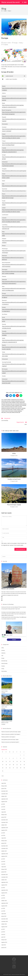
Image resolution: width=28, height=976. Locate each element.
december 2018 (4, 918)
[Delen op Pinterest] (17, 395)
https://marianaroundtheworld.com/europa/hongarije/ (14, 170)
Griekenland (21, 402)
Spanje (22, 409)
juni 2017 (3, 931)
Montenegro (7, 406)
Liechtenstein (7, 405)
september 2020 (4, 903)
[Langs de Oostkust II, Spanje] (14, 699)
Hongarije (3, 404)
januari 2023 (3, 871)
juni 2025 (3, 806)
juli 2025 (3, 804)
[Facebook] (1, 596)
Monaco (3, 406)
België (18, 399)
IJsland (10, 404)
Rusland (3, 409)
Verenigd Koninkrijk (18, 411)
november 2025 (4, 793)
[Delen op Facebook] (7, 395)
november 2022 (4, 877)
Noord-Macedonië (18, 406)
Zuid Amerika (4, 671)
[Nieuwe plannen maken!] (14, 683)
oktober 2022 (4, 879)
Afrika (14, 453)
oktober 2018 (4, 924)
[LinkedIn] (1, 600)
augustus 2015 (4, 942)
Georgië (17, 402)
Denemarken (17, 401)
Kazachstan (17, 404)
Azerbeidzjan (13, 399)
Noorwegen (3, 408)
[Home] (1, 10)
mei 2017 (3, 934)
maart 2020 (3, 913)
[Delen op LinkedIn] (10, 395)
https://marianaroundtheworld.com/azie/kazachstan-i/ (14, 190)
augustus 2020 (4, 905)
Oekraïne (8, 408)
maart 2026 (3, 783)
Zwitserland (17, 412)
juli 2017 (3, 929)
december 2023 (4, 845)
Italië (13, 404)
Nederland (12, 406)
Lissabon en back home (14, 479)
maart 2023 (3, 866)
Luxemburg (17, 405)
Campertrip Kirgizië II (15, 742)
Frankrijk (14, 402)
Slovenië (14, 409)
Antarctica (3, 653)
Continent (13, 401)
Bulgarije (9, 401)
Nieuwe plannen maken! (6, 689)
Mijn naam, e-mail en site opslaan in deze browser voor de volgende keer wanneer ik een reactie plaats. (13, 544)
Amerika (3, 650)
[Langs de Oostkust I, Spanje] (14, 714)
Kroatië (24, 404)
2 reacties (3, 692)
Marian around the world (10, 2)
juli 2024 (3, 832)
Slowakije (18, 409)
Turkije (6, 411)
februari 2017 (4, 939)
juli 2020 (3, 908)
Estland (3, 402)
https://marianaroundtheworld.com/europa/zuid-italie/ (14, 185)
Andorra (9, 399)
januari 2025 (3, 817)
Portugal (19, 408)
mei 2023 (3, 864)
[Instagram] (1, 598)
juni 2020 (3, 911)
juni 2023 (3, 861)
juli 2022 (3, 887)
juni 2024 (3, 835)
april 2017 (3, 937)
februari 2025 (4, 814)
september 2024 (4, 827)
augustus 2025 (4, 801)
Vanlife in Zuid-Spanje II (15, 734)
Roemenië (23, 408)
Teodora (3, 736)
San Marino (7, 409)
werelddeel (3, 412)
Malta (21, 405)
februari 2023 (4, 869)
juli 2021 (3, 895)
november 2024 (4, 822)
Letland (3, 405)
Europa (16, 42)
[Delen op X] (14, 395)
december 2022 (4, 874)
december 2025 (4, 791)
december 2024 (4, 819)
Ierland (7, 404)
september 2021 (4, 890)
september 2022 (4, 882)
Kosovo (21, 404)
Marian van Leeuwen (5, 731)
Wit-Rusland (9, 412)
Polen (16, 408)
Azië (2, 655)
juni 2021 (3, 898)
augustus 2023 (4, 856)
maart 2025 (3, 812)
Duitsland (23, 401)
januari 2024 (3, 843)
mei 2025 (3, 809)
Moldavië (24, 405)
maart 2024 (3, 838)
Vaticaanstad (10, 411)
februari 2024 (4, 840)
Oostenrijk (12, 408)
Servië (11, 409)
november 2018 (4, 921)
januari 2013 (3, 947)
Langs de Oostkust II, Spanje (6, 705)
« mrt (2, 776)
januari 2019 (3, 916)
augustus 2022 (4, 885)
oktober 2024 (4, 825)
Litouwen (12, 405)
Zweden (13, 412)
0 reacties (5, 44)
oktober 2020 (4, 900)
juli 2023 (3, 859)
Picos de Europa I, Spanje (14, 504)
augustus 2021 (4, 892)
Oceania (3, 666)
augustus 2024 (4, 830)
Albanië (5, 399)
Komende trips (4, 660)
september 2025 (4, 799)
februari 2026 (4, 786)
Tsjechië (3, 411)
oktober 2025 (4, 796)
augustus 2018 (4, 926)
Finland (9, 402)
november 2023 (4, 848)
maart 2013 (3, 944)
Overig (21, 42)
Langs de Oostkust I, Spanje (6, 721)
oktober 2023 (4, 851)
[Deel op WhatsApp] (20, 395)
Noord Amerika (4, 663)
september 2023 (4, 853)
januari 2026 (3, 788)
